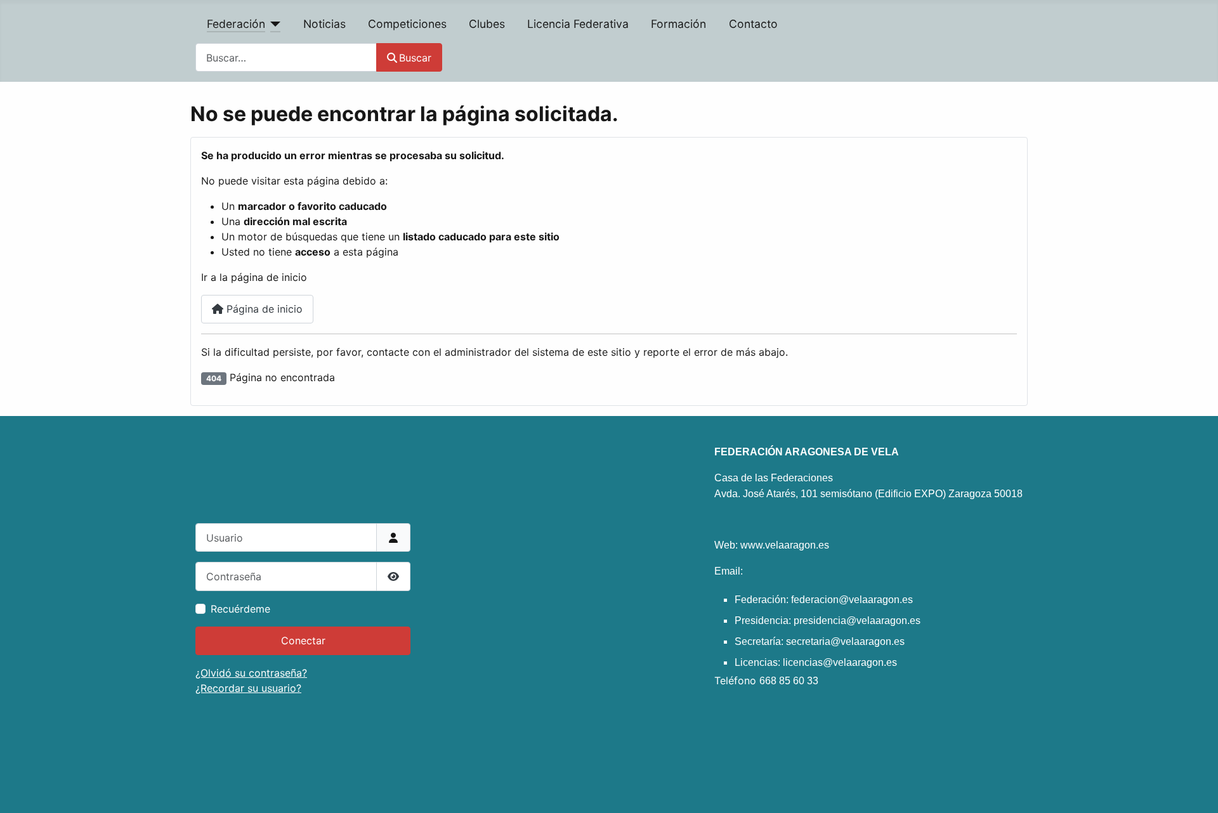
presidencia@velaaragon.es (857, 620)
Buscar (415, 57)
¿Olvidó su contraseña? (251, 673)
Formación (678, 23)
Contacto (753, 23)
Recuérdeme (240, 608)
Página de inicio (263, 308)
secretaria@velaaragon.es (845, 641)
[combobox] (286, 57)
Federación (236, 23)
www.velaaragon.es (784, 545)
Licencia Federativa (578, 23)
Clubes (487, 23)
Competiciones (407, 23)
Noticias (324, 23)
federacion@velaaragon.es (852, 599)
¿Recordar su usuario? (248, 688)
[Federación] (273, 24)
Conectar (303, 640)
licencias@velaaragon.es (840, 662)
